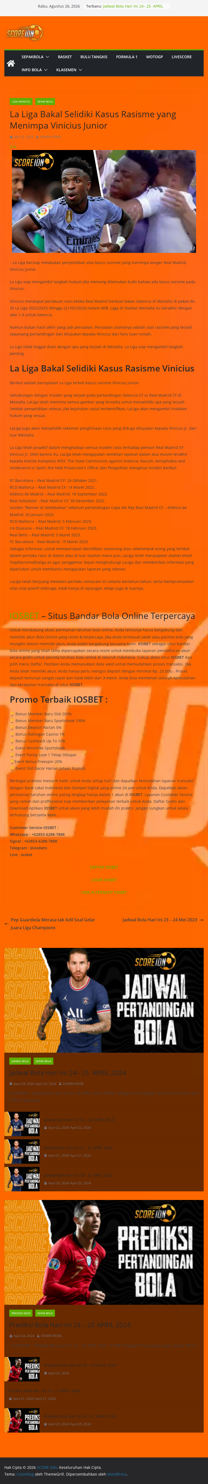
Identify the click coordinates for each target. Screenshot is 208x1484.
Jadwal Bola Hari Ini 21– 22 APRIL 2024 (78, 1147)
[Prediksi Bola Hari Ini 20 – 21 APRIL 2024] (22, 1420)
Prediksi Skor (20, 1313)
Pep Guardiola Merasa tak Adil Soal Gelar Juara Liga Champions (53, 924)
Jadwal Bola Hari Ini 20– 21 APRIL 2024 (78, 1175)
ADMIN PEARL (50, 137)
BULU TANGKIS (94, 56)
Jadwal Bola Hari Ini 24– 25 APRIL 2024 (67, 1072)
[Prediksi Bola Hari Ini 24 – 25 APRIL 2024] (104, 1252)
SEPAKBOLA (32, 56)
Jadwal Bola (20, 1061)
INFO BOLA (32, 69)
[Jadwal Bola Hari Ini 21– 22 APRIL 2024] (22, 1151)
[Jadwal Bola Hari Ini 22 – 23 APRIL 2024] (22, 1124)
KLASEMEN (66, 69)
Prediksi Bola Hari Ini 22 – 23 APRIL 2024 (80, 1365)
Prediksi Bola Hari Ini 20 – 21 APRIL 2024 (80, 1416)
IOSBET (24, 615)
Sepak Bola (45, 101)
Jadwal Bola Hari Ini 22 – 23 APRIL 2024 (79, 1119)
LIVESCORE (182, 56)
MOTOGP (154, 56)
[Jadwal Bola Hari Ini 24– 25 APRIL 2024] (104, 1000)
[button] (46, 57)
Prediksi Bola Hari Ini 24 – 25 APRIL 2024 (70, 1324)
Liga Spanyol (21, 101)
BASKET (65, 56)
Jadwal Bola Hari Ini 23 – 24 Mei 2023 (160, 920)
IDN (13, 146)
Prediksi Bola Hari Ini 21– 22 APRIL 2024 (44, 1390)
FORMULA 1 (127, 56)
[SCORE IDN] (10, 63)
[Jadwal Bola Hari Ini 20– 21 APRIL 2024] (22, 1179)
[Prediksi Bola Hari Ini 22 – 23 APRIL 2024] (22, 1369)
